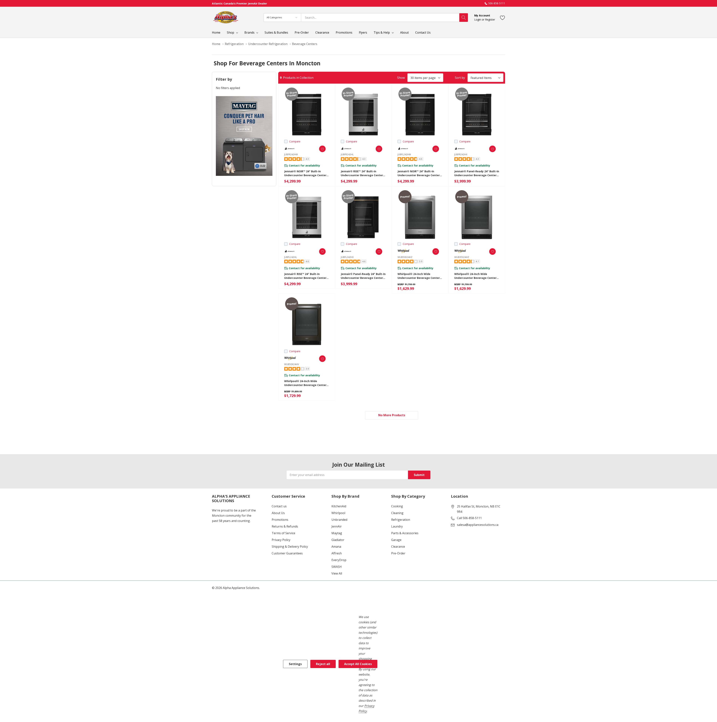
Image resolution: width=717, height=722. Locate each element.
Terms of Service (283, 533)
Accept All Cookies (358, 664)
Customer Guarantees (287, 553)
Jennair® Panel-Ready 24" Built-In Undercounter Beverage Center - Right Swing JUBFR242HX (476, 173)
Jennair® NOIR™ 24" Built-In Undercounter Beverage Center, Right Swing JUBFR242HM (305, 173)
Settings (295, 664)
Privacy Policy (281, 540)
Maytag (336, 533)
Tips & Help (382, 32)
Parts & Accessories (404, 533)
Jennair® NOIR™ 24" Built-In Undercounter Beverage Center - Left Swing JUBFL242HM (420, 173)
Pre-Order (398, 553)
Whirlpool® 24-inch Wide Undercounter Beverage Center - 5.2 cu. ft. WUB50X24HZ (420, 276)
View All (336, 573)
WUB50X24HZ (405, 257)
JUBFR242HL (347, 154)
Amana (336, 546)
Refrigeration (400, 520)
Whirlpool (338, 513)
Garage (396, 540)
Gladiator (337, 540)
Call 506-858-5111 (469, 518)
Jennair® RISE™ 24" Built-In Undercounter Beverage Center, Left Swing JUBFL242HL (305, 276)
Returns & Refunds (285, 526)
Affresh (336, 553)
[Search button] (463, 17)
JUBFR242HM (291, 154)
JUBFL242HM (404, 154)
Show (401, 77)
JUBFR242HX (460, 154)
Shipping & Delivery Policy (290, 546)
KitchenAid (338, 506)
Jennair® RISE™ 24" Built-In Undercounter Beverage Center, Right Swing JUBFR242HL (362, 173)
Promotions (280, 520)
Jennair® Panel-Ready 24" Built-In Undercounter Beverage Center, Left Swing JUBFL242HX (363, 276)
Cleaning (397, 513)
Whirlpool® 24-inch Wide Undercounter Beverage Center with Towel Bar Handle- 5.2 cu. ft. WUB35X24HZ (475, 276)
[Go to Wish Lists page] (502, 17)
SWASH (336, 567)
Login (478, 19)
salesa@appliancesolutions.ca (477, 525)
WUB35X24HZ (461, 257)
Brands (249, 32)
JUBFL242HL (290, 257)
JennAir (336, 526)
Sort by (460, 77)
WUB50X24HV (291, 364)
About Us (278, 513)
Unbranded (339, 520)
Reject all (323, 664)
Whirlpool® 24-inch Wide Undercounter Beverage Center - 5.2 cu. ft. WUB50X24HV (306, 383)
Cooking (397, 506)
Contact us (279, 506)
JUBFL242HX (347, 257)
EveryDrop (338, 560)
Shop (230, 32)
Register (490, 19)
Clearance (398, 546)
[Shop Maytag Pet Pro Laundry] (244, 136)
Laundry (397, 526)
